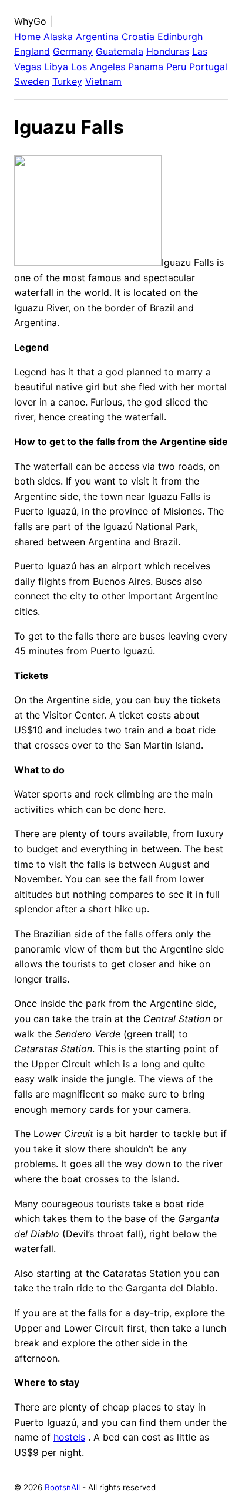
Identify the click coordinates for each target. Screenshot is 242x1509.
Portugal (208, 67)
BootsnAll (62, 1487)
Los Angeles (98, 67)
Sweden (31, 81)
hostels (69, 1437)
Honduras (167, 51)
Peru (176, 67)
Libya (56, 67)
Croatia (138, 36)
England (32, 51)
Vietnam (103, 81)
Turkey (67, 81)
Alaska (58, 36)
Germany (73, 51)
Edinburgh (180, 36)
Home (27, 36)
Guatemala (119, 51)
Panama (145, 67)
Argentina (97, 36)
